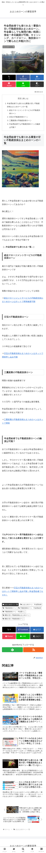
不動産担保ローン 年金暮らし (15, 611)
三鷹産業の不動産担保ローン (20, 120)
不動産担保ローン (10, 608)
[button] (37, 84)
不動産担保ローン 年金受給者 (30, 608)
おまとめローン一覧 (11, 604)
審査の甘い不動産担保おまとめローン (17, 615)
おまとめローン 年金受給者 (31, 604)
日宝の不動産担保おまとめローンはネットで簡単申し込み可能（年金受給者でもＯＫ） (22, 591)
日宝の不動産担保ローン (18, 117)
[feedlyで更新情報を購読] (12, 649)
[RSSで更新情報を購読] (33, 649)
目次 (20, 98)
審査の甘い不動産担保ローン (14, 619)
